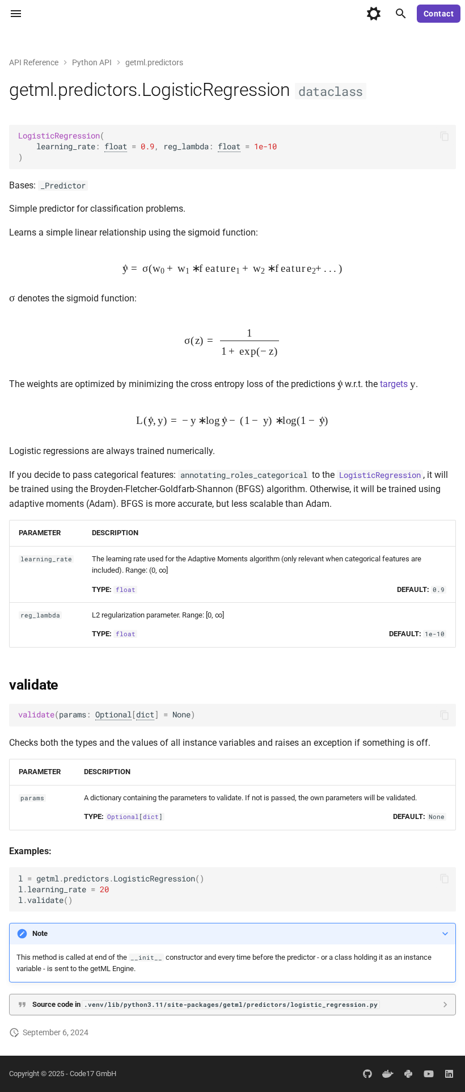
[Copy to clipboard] (444, 136)
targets (394, 384)
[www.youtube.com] (429, 1074)
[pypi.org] (408, 1074)
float (115, 146)
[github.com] (367, 1074)
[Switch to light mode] (373, 13)
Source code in (205, 1004)
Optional (113, 714)
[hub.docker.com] (388, 1074)
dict (145, 714)
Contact (439, 13)
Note (40, 933)
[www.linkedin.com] (449, 1074)
